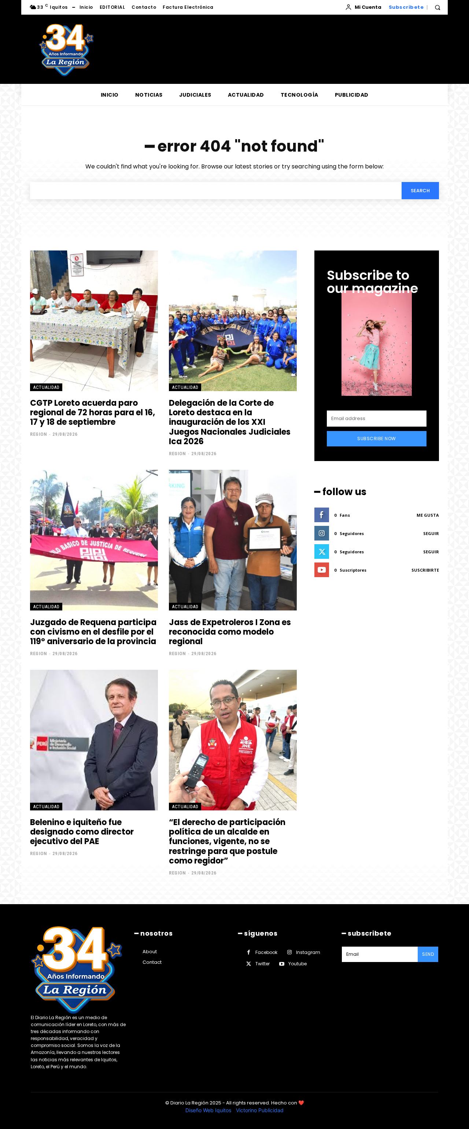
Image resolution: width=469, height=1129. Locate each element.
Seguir (431, 533)
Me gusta (428, 515)
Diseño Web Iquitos (209, 1110)
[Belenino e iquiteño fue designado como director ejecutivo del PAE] (94, 740)
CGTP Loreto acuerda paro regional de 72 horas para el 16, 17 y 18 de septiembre (92, 412)
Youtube (297, 964)
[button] (437, 7)
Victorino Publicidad (260, 1110)
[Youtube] (281, 964)
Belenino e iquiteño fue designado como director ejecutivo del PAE (82, 832)
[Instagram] (289, 952)
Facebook (266, 952)
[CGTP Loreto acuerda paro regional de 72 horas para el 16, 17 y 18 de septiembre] (94, 320)
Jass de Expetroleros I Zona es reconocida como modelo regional (230, 632)
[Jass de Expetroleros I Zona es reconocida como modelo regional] (233, 540)
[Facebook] (248, 952)
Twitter (262, 964)
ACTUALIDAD (46, 387)
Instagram (308, 952)
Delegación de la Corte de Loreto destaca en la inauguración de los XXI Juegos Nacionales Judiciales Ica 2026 (230, 422)
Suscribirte (425, 570)
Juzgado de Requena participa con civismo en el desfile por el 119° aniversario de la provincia (93, 632)
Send (428, 954)
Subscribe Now (376, 438)
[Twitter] (248, 964)
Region (38, 434)
